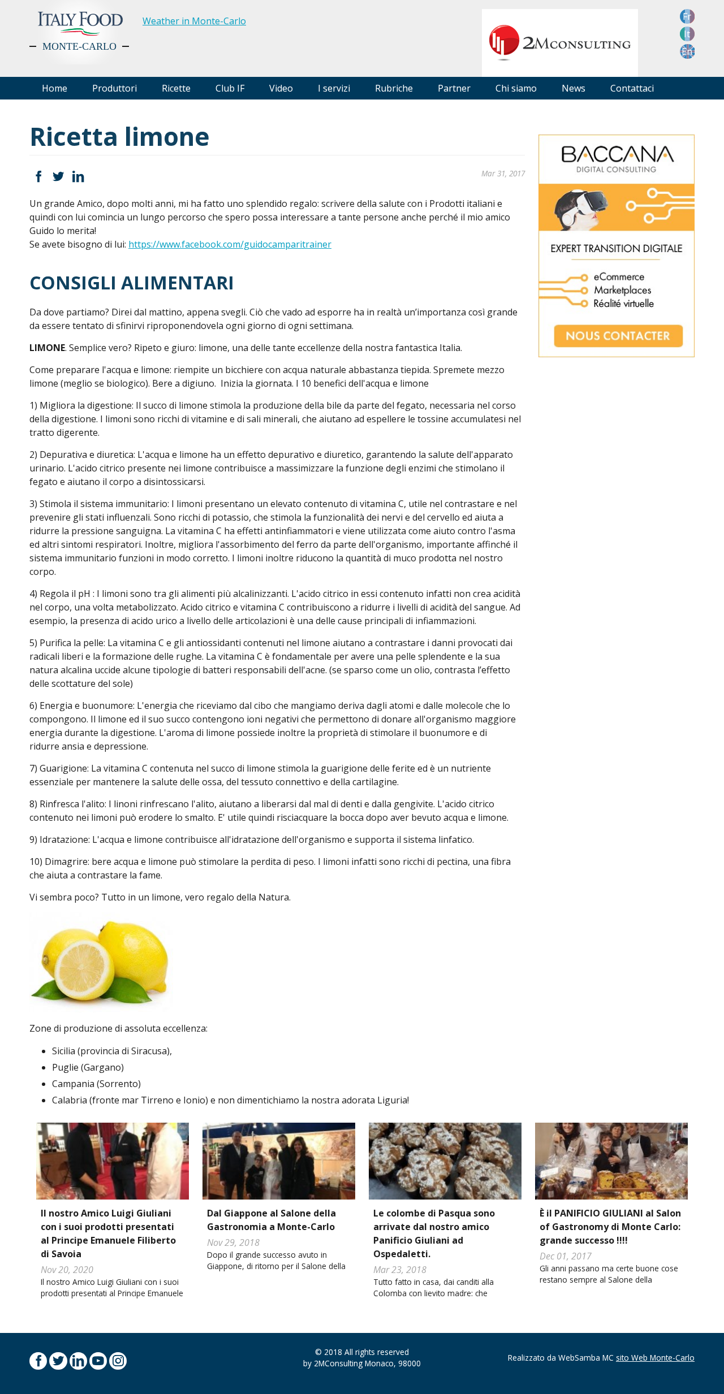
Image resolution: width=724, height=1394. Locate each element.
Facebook (38, 176)
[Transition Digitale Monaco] (616, 245)
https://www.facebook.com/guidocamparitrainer (229, 244)
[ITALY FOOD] (79, 32)
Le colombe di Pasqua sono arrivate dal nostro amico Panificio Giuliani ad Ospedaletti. (434, 1233)
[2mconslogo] (560, 42)
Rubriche (394, 88)
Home (54, 88)
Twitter (58, 176)
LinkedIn (78, 176)
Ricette (176, 88)
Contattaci (632, 88)
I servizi (334, 88)
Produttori (114, 88)
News (573, 88)
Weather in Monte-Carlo (194, 21)
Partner (454, 88)
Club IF (230, 88)
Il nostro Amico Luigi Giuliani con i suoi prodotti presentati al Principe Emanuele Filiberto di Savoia (108, 1233)
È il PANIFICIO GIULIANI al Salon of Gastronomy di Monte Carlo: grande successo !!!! (610, 1226)
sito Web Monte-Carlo (655, 1357)
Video (281, 88)
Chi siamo (516, 88)
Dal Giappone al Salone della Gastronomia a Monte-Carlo (271, 1220)
